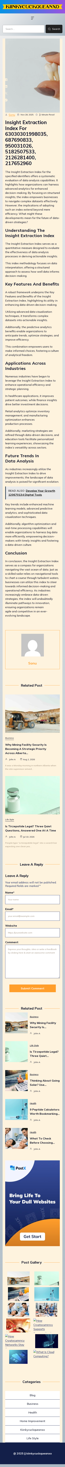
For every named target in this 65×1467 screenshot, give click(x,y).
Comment (11, 942)
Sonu (12, 114)
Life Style (9, 819)
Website (11, 925)
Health (33, 1103)
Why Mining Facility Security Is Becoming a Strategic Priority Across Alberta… (26, 749)
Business (9, 738)
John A (12, 759)
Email (9, 909)
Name (9, 892)
